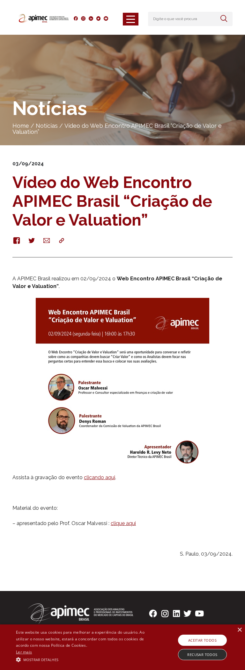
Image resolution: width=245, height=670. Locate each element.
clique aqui (123, 523)
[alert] (122, 647)
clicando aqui (99, 477)
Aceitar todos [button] (202, 640)
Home (20, 125)
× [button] (239, 630)
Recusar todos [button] (202, 654)
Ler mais (24, 652)
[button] (85, 659)
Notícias (47, 125)
